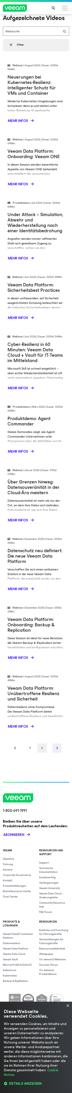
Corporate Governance (17, 875)
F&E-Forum (45, 912)
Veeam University (49, 888)
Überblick (8, 859)
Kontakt (7, 880)
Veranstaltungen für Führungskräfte (51, 941)
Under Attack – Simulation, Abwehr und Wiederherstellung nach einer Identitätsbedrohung (35, 223)
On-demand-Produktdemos (48, 972)
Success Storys (48, 965)
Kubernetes (10, 975)
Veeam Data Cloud (14, 954)
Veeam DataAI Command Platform (18, 936)
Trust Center (10, 896)
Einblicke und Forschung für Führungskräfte (53, 932)
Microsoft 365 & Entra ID (17, 965)
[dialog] (36, 1047)
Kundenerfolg (47, 877)
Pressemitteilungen (14, 886)
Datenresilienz (11, 943)
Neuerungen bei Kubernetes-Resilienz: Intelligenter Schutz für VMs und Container (31, 85)
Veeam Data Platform (15, 948)
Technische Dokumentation (48, 870)
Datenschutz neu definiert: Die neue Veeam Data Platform (34, 556)
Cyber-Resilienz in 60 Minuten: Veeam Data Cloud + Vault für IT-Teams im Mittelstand (35, 352)
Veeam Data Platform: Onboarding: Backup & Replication (31, 625)
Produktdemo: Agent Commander (28, 421)
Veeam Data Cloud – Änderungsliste (51, 895)
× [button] (67, 1005)
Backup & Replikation (15, 981)
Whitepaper (46, 954)
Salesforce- (10, 970)
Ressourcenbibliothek (52, 948)
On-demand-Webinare (52, 959)
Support (44, 863)
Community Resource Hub (52, 905)
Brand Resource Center (17, 891)
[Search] (53, 8)
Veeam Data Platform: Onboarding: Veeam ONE (33, 153)
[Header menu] (65, 8)
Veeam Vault (10, 959)
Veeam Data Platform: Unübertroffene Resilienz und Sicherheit (33, 693)
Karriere (7, 869)
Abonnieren (13, 835)
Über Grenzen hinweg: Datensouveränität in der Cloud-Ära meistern (33, 487)
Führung (8, 864)
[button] (36, 1083)
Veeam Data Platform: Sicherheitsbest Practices (33, 287)
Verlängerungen (49, 883)
